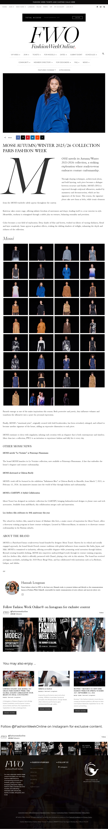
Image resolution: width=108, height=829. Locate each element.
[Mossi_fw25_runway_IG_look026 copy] (41, 360)
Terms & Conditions (75, 817)
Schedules (90, 55)
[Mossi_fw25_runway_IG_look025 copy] (15, 360)
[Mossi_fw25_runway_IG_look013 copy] (15, 306)
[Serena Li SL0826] (54, 678)
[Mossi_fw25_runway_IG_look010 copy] (41, 288)
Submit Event (76, 55)
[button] (103, 54)
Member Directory (42, 62)
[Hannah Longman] (12, 588)
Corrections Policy (62, 812)
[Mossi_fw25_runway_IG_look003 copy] (67, 252)
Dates (62, 55)
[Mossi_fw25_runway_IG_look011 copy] (67, 288)
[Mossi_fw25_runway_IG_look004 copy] (92, 252)
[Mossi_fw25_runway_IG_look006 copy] (41, 270)
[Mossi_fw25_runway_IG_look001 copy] (15, 252)
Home (4, 7)
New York (20, 7)
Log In (69, 7)
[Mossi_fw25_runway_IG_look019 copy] (67, 324)
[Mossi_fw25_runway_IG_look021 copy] (15, 342)
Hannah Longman (33, 583)
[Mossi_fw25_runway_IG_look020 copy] (92, 324)
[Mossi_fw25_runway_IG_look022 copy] (41, 342)
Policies (53, 812)
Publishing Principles (75, 812)
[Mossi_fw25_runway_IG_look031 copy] (67, 378)
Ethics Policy (86, 812)
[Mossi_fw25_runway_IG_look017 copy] (15, 324)
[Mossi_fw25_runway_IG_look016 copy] (92, 306)
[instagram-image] (20, 635)
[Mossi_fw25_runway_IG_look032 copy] (92, 378)
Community (24, 62)
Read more (9, 713)
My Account (59, 7)
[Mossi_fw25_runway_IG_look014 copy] (41, 306)
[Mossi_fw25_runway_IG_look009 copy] (15, 288)
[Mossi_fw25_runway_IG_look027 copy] (67, 360)
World (41, 691)
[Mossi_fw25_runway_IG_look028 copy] (92, 360)
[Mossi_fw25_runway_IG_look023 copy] (67, 342)
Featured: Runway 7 (47, 70)
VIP (51, 7)
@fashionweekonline (19, 611)
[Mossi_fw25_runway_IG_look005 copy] (15, 270)
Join (10, 7)
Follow (101, 612)
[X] (104, 6)
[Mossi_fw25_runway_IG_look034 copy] (41, 396)
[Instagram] (100, 6)
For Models (49, 55)
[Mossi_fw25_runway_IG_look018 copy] (41, 324)
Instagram (63, 767)
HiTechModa (64, 70)
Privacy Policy (87, 817)
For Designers (62, 62)
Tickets (36, 55)
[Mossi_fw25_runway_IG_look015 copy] (67, 306)
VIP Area (14, 55)
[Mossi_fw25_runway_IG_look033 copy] (15, 396)
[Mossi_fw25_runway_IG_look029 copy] (15, 378)
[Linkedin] (32, 137)
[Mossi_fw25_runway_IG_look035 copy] (67, 396)
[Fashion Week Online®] (54, 38)
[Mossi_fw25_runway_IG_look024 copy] (92, 342)
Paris (45, 7)
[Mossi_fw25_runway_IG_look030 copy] (41, 378)
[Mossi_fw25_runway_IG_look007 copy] (67, 270)
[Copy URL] (42, 137)
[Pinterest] (28, 137)
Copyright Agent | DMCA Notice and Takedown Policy (34, 812)
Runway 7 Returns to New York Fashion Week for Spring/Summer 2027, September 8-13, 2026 (89, 691)
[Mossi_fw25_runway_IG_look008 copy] (92, 270)
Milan (39, 7)
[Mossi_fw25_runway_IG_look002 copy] (41, 252)
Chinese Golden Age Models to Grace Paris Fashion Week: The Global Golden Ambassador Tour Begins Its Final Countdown (18, 692)
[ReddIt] (37, 137)
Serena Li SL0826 (45, 689)
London (31, 7)
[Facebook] (97, 6)
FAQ (76, 62)
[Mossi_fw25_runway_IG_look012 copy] (92, 288)
